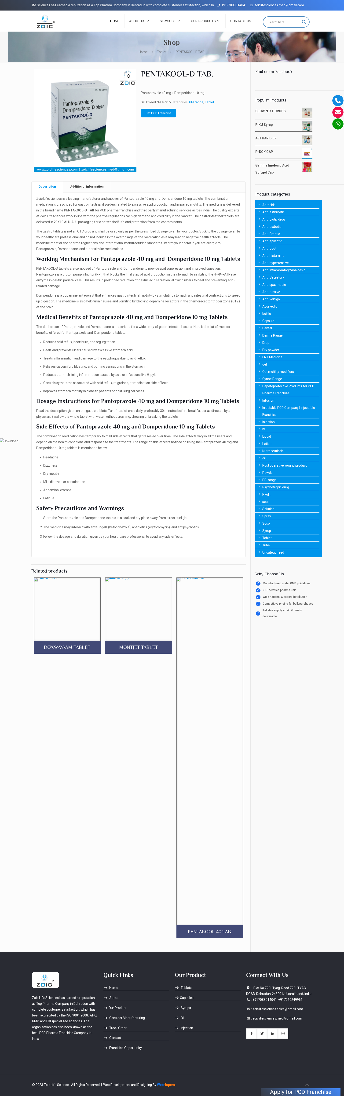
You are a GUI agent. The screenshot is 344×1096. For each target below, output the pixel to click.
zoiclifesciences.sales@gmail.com (278, 1009)
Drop (265, 343)
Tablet (161, 52)
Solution (268, 509)
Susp (266, 523)
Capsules (187, 998)
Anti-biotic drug (273, 219)
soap (266, 502)
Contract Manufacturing (127, 1018)
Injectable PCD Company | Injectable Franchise (288, 411)
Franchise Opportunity (125, 1048)
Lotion (266, 444)
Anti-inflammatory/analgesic (283, 270)
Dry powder (270, 350)
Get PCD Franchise (158, 113)
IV (263, 429)
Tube (266, 545)
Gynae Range (272, 379)
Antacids (268, 205)
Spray (266, 516)
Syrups (185, 1008)
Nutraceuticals (273, 451)
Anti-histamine (273, 256)
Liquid (266, 436)
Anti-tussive (271, 292)
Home (143, 52)
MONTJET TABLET (138, 647)
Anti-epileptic (272, 241)
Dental (267, 328)
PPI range (196, 102)
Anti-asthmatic (273, 212)
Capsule (268, 321)
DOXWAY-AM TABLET (67, 647)
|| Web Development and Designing (126, 1085)
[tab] (47, 186)
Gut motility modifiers (278, 372)
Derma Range (272, 335)
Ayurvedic (269, 306)
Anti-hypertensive (275, 263)
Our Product (117, 1008)
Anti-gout (269, 248)
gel (264, 364)
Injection (268, 422)
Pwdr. (266, 494)
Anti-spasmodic (274, 285)
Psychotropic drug (275, 487)
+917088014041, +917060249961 (278, 1000)
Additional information (87, 186)
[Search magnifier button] (304, 22)
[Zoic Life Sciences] (46, 21)
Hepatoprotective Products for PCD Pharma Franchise (288, 389)
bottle (266, 314)
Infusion (268, 400)
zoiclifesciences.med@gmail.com (279, 5)
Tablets (186, 988)
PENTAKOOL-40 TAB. (210, 931)
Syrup (266, 531)
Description (47, 186)
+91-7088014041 (234, 5)
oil (264, 458)
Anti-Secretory (273, 277)
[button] (129, 76)
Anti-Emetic (271, 234)
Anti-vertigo (271, 299)
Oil (182, 1018)
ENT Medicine (272, 357)
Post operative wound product (284, 465)
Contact (115, 1038)
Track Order (118, 1028)
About (113, 998)
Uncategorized (273, 552)
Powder (268, 473)
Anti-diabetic (271, 227)
